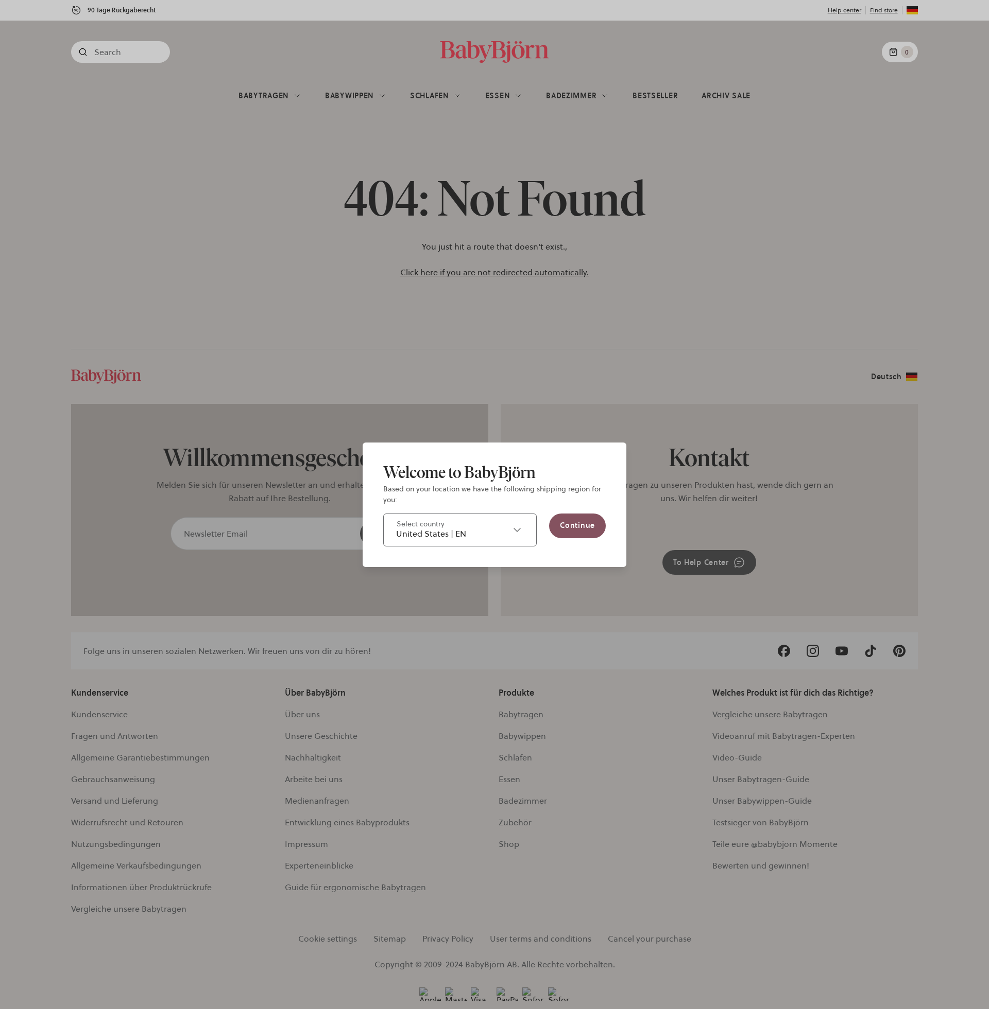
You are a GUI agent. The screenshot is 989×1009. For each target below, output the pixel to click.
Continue (577, 525)
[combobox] (460, 530)
